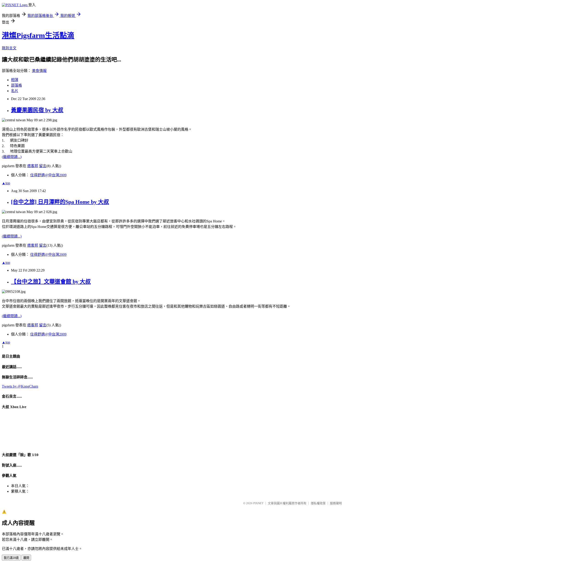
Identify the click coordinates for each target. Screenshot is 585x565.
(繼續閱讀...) (11, 157)
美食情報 (39, 71)
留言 (42, 166)
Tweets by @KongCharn (20, 386)
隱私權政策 (318, 503)
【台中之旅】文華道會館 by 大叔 (51, 282)
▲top (6, 183)
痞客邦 (32, 166)
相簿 (14, 80)
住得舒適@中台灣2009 (48, 175)
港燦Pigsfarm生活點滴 (38, 35)
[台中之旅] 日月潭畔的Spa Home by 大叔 (60, 202)
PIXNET (258, 503)
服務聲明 (336, 503)
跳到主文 (9, 48)
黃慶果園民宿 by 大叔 (37, 110)
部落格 (16, 85)
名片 (14, 91)
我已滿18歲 (11, 558)
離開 (26, 558)
